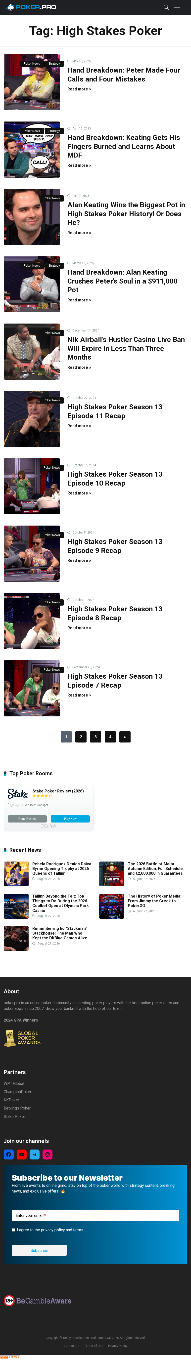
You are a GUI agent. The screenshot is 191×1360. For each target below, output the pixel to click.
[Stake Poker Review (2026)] (18, 797)
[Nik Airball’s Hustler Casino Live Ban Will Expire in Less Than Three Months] (32, 352)
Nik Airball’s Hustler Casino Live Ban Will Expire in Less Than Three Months (126, 348)
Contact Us (71, 1346)
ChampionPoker (17, 1091)
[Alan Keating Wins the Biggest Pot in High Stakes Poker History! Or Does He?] (32, 217)
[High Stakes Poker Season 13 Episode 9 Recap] (32, 554)
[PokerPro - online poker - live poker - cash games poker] (31, 7)
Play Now (70, 819)
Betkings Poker (17, 1108)
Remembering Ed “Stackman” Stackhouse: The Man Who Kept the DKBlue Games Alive (59, 933)
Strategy (54, 63)
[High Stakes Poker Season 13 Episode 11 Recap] (32, 419)
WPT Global (14, 1083)
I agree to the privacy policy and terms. (50, 1230)
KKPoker (11, 1100)
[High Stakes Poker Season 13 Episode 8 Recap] (32, 621)
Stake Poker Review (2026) (58, 791)
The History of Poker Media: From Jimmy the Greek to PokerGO (154, 901)
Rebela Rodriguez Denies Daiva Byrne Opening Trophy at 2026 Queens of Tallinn (61, 869)
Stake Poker (14, 1116)
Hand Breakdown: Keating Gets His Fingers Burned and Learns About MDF (123, 146)
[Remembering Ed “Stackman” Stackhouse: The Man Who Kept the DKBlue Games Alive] (16, 949)
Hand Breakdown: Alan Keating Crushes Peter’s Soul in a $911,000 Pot (122, 281)
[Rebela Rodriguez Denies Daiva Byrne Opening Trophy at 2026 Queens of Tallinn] (16, 885)
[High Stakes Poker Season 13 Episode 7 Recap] (32, 688)
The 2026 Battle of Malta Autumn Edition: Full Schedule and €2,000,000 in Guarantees (155, 869)
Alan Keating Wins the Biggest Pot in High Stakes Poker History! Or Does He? (126, 214)
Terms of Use (93, 1346)
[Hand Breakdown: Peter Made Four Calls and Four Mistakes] (32, 82)
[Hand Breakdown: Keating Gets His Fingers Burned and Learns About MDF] (32, 150)
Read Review (27, 819)
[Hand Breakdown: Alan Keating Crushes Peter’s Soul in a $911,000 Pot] (32, 284)
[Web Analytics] (10, 1357)
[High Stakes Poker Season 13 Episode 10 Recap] (32, 486)
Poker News (32, 63)
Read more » (79, 89)
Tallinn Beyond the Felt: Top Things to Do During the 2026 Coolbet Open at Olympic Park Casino (60, 903)
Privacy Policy (117, 1346)
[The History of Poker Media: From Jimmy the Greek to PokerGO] (111, 917)
